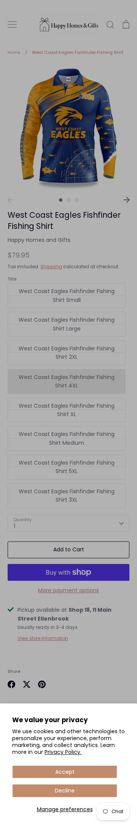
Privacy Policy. (63, 752)
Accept (65, 772)
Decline (65, 790)
